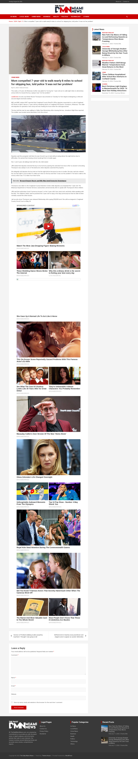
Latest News (99, 29)
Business (46, 16)
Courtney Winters (120, 93)
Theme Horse (46, 755)
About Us (118, 1)
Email (13, 686)
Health (56, 16)
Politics (64, 16)
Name (13, 678)
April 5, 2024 (15, 87)
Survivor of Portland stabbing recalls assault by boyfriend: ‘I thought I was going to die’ (28, 636)
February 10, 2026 (107, 69)
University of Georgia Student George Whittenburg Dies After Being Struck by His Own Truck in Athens (114, 52)
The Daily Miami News (27, 755)
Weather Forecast (108, 32)
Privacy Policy (44, 731)
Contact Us (126, 1)
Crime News (36, 16)
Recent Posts (108, 722)
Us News (13, 16)
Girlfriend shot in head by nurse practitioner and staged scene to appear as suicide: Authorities (68, 636)
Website (13, 694)
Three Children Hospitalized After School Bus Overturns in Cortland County (114, 76)
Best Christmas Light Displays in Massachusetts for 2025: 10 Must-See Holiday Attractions (114, 88)
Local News (24, 16)
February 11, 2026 (107, 43)
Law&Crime (14, 97)
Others (86, 16)
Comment (14, 655)
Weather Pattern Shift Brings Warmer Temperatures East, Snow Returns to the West (114, 65)
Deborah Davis (24, 87)
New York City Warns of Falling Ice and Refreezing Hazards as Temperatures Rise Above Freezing (114, 38)
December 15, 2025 (108, 93)
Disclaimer (43, 734)
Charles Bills (117, 43)
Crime (104, 72)
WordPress (68, 755)
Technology (76, 16)
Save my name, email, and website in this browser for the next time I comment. (38, 702)
